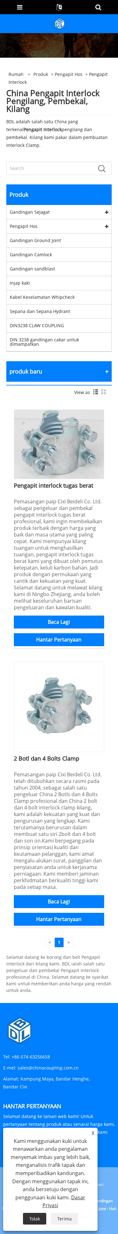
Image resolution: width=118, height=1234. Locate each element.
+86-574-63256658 (31, 1057)
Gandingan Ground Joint (35, 240)
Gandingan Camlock (31, 255)
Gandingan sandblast (32, 269)
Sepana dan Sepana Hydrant (40, 311)
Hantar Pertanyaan (58, 639)
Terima (64, 1219)
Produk (40, 74)
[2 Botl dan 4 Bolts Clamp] (59, 706)
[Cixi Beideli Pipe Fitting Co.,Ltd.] (60, 23)
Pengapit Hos (68, 74)
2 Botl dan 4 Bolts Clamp (46, 758)
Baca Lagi (59, 621)
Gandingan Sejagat (30, 212)
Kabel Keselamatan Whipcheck (42, 297)
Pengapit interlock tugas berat (53, 485)
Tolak (34, 1219)
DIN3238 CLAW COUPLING (37, 325)
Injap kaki (20, 283)
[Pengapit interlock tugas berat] (59, 444)
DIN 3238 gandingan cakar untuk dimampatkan (44, 342)
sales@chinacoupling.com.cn (48, 1068)
